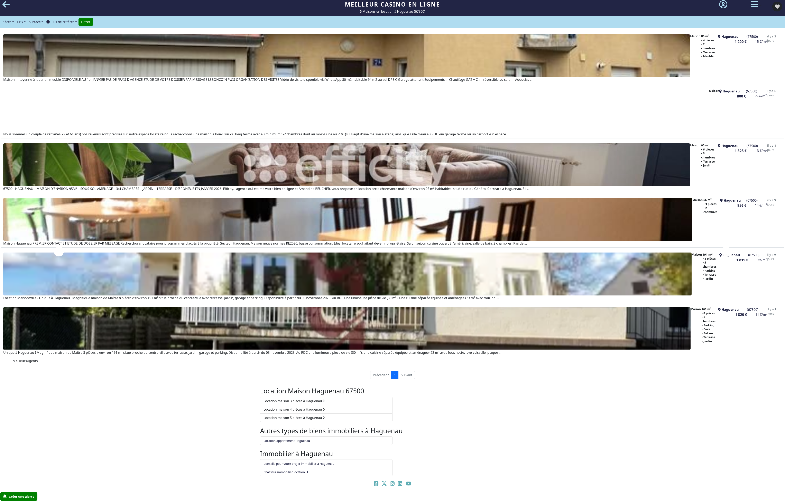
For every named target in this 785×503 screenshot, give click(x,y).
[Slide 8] (387, 497)
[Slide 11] (414, 497)
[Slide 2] (335, 497)
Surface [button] (35, 22)
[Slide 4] (352, 497)
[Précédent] (59, 251)
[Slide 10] (405, 497)
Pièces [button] (6, 22)
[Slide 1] (326, 497)
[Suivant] (726, 251)
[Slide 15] (449, 497)
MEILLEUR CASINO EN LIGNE (392, 4)
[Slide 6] (370, 497)
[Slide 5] (361, 497)
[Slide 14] (440, 497)
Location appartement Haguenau (287, 441)
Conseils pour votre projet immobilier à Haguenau (299, 463)
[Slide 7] (379, 497)
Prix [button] (20, 22)
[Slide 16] (458, 497)
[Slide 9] (396, 497)
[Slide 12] (422, 497)
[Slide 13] (431, 497)
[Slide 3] (343, 497)
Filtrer (85, 22)
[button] (61, 22)
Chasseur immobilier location (285, 472)
